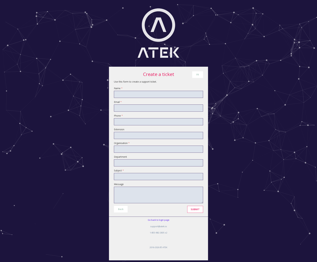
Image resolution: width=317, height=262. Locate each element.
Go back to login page (158, 219)
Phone (118, 115)
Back (120, 209)
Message (119, 184)
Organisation (122, 143)
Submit (195, 209)
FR (197, 74)
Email (118, 102)
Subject (119, 170)
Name (118, 88)
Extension (119, 129)
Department (120, 156)
